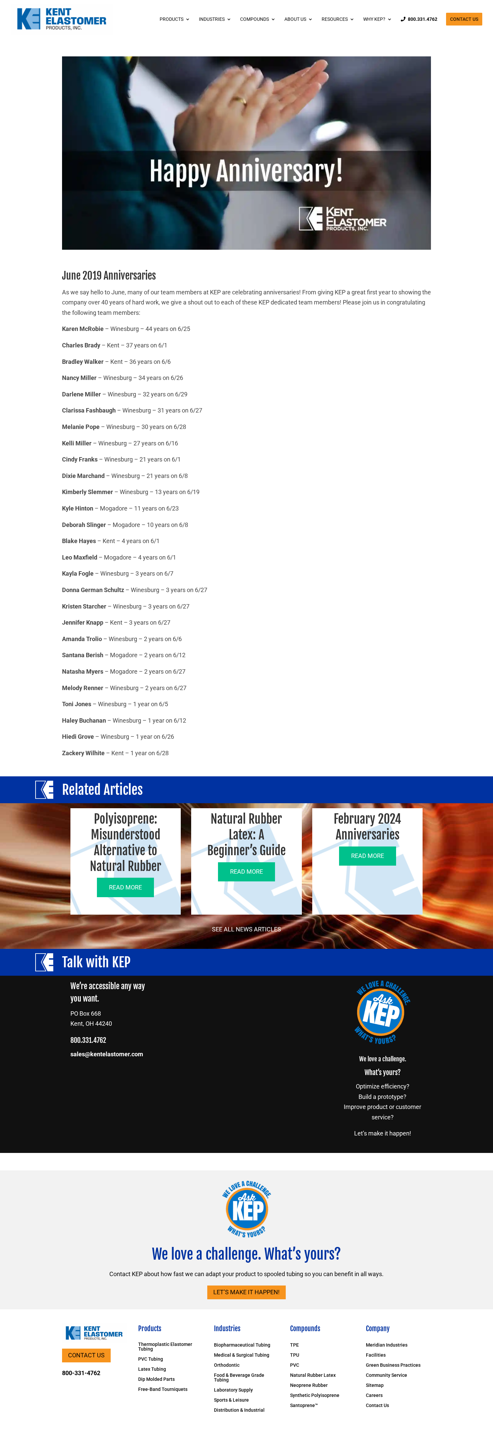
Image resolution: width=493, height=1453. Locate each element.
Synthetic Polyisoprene (314, 1395)
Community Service (386, 1375)
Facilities (376, 1355)
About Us (295, 19)
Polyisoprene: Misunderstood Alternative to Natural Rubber (125, 843)
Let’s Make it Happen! (246, 1292)
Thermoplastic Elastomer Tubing (165, 1347)
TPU (294, 1355)
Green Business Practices (393, 1365)
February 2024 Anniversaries (367, 827)
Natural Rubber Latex (313, 1375)
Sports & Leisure (231, 1400)
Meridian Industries (386, 1345)
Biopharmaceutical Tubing (242, 1345)
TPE (294, 1345)
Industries (212, 19)
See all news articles (246, 929)
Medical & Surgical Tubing (241, 1355)
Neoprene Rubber (309, 1385)
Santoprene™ (304, 1405)
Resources (335, 19)
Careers (374, 1395)
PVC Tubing (150, 1359)
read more (125, 887)
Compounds (254, 19)
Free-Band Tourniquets (162, 1389)
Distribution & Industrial (239, 1410)
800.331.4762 (422, 19)
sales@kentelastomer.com (106, 1054)
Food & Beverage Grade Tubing (239, 1378)
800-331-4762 (81, 1372)
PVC (294, 1365)
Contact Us (464, 19)
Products (171, 19)
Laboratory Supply (233, 1390)
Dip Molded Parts (156, 1379)
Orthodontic (226, 1365)
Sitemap (375, 1385)
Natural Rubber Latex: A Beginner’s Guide (246, 835)
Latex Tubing (152, 1369)
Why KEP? (374, 19)
